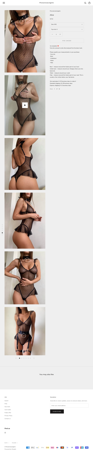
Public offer (8, 413)
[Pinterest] (59, 88)
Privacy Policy (8, 415)
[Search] (85, 3)
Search (6, 401)
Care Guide (8, 410)
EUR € (6, 442)
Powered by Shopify (10, 449)
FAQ (6, 404)
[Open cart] (89, 3)
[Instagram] (5, 432)
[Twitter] (56, 88)
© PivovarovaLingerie (10, 446)
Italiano (14, 442)
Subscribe (57, 411)
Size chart (7, 407)
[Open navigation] (4, 3)
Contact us (8, 418)
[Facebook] (54, 88)
